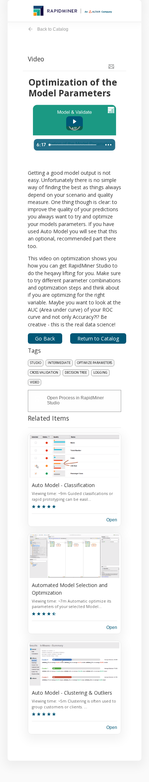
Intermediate (59, 363)
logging (100, 372)
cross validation (44, 372)
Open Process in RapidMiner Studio (75, 400)
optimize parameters (94, 363)
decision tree (76, 372)
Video (34, 382)
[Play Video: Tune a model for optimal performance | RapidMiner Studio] (74, 121)
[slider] (74, 145)
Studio (35, 363)
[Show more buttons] (108, 145)
